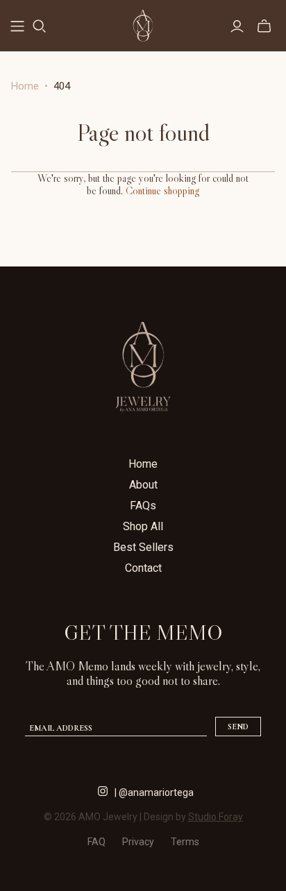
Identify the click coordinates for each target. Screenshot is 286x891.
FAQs (143, 505)
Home (25, 86)
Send (238, 726)
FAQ (96, 841)
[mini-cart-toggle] (264, 26)
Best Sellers (143, 547)
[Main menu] (17, 26)
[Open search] (40, 26)
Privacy (138, 841)
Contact (143, 568)
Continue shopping (162, 190)
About (143, 484)
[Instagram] (103, 790)
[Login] (237, 26)
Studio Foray (215, 816)
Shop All (143, 526)
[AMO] (143, 23)
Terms (185, 841)
